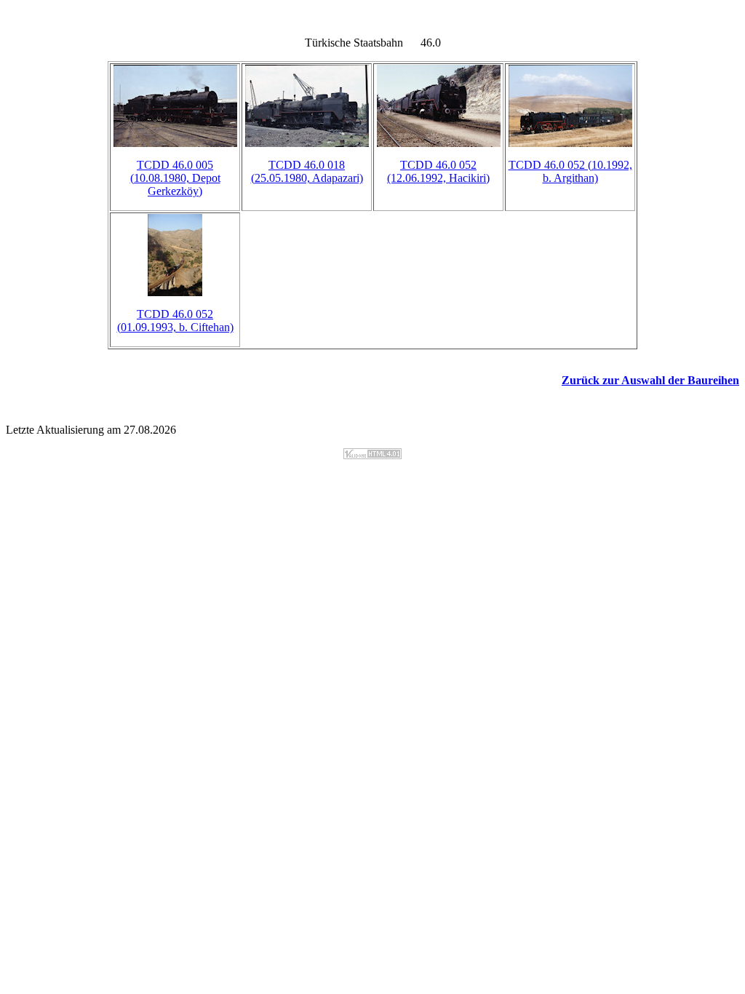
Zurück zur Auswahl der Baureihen (650, 380)
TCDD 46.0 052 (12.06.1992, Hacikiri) (438, 171)
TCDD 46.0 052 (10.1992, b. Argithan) (570, 171)
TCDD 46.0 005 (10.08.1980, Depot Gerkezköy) (175, 178)
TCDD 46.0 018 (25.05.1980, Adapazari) (307, 171)
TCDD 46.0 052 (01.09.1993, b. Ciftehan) (175, 320)
